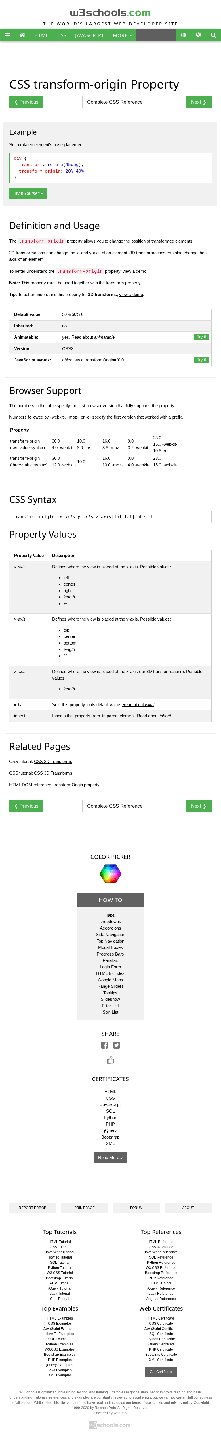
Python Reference (161, 1263)
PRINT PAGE (84, 1208)
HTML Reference (161, 1242)
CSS (61, 35)
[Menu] (7, 35)
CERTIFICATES (110, 1079)
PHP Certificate (161, 1349)
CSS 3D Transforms (53, 773)
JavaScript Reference (161, 1252)
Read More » (110, 1157)
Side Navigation (110, 934)
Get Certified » (161, 1372)
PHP (110, 1124)
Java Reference (161, 1294)
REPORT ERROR (33, 1208)
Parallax (110, 960)
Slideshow (110, 999)
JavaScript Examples (59, 1329)
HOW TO (110, 900)
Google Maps (110, 979)
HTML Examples (60, 1318)
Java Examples (60, 1370)
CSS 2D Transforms (53, 761)
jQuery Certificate (161, 1344)
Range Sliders (110, 986)
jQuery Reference (161, 1288)
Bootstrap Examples (59, 1355)
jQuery (110, 1130)
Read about (93, 337)
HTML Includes (110, 973)
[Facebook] (104, 1046)
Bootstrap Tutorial (60, 1278)
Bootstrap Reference (161, 1273)
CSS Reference (161, 1247)
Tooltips (110, 992)
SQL (110, 1111)
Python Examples (59, 1344)
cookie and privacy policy (172, 1403)
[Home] (22, 35)
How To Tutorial (59, 1257)
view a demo (134, 271)
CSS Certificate (161, 1324)
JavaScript (110, 1104)
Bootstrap (110, 1137)
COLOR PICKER (110, 857)
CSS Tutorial (60, 1247)
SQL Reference (161, 1257)
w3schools (110, 11)
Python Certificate (161, 1339)
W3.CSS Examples (60, 1349)
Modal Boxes (110, 947)
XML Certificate (161, 1360)
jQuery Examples (59, 1365)
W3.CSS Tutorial (60, 1273)
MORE (121, 35)
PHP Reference (161, 1278)
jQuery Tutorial (59, 1288)
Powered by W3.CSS (110, 1413)
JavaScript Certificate (161, 1329)
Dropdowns (110, 921)
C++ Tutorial (59, 1299)
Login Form (110, 966)
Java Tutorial (60, 1294)
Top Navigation (110, 941)
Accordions (110, 928)
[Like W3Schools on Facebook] (110, 1062)
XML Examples (60, 1375)
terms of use (141, 1403)
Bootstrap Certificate (161, 1355)
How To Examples (60, 1334)
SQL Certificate (161, 1334)
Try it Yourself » (28, 193)
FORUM (136, 1208)
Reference (114, 102)
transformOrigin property (77, 784)
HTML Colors (161, 1283)
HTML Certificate (161, 1318)
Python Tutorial (60, 1268)
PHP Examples (60, 1360)
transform (115, 282)
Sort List (110, 1012)
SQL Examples (59, 1339)
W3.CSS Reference (161, 1268)
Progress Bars (110, 954)
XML (110, 1143)
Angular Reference (161, 1299)
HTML (41, 35)
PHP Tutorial (60, 1283)
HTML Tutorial (60, 1242)
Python (110, 1117)
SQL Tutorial (60, 1263)
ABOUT (188, 1208)
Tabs (110, 915)
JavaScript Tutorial (59, 1252)
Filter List (110, 1005)
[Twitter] (116, 1046)
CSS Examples (60, 1324)
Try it (201, 336)
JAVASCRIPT (89, 35)
